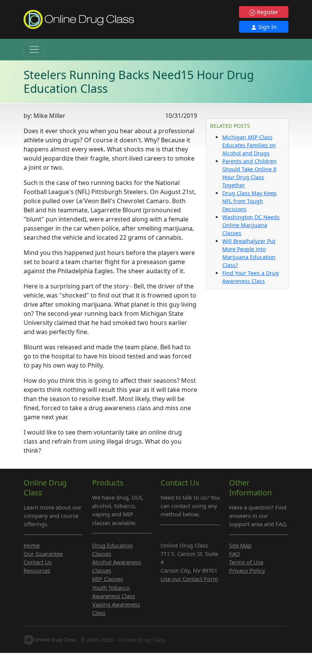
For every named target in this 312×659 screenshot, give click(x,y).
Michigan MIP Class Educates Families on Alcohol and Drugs (249, 145)
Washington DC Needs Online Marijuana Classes (251, 225)
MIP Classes (107, 579)
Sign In (267, 26)
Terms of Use (246, 562)
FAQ (234, 553)
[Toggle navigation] (34, 49)
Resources (37, 570)
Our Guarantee (43, 553)
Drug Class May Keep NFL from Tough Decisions (249, 201)
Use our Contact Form (189, 579)
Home (32, 545)
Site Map (240, 545)
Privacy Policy (247, 570)
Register (266, 12)
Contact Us (38, 562)
